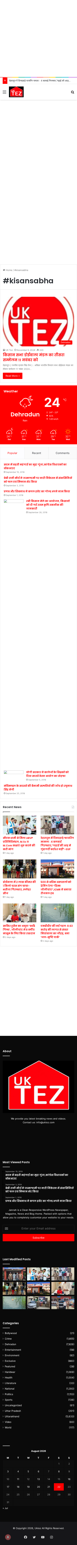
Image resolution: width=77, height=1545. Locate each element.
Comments (62, 453)
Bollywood (11, 1333)
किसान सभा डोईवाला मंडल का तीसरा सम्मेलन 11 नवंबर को (33, 357)
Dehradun (10, 1344)
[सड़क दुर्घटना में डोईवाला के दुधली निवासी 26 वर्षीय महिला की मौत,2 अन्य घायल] (14, 1273)
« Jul (5, 1508)
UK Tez (9, 350)
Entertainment (13, 1349)
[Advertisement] (38, 38)
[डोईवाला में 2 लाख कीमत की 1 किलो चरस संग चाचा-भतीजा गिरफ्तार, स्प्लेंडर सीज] (19, 868)
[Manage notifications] (8, 1537)
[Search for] (72, 93)
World (8, 1427)
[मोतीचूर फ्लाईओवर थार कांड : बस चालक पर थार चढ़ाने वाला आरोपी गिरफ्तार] (62, 1302)
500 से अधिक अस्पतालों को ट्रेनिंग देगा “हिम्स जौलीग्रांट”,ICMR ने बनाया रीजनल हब (56, 887)
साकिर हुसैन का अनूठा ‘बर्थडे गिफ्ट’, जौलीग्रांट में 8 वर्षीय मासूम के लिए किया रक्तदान (19, 929)
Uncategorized (13, 1405)
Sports (8, 1399)
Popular (12, 453)
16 (69, 1479)
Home (8, 270)
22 (58, 1486)
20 (38, 1486)
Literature (10, 1383)
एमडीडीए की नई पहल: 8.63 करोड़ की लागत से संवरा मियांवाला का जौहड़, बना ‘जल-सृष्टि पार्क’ (57, 931)
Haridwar (10, 1372)
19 (28, 1486)
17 (8, 1486)
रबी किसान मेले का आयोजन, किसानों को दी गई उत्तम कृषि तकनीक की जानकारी (48, 504)
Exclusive (10, 1360)
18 (18, 1486)
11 (18, 1479)
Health (8, 1377)
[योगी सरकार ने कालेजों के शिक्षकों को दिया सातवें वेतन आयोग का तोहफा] (13, 776)
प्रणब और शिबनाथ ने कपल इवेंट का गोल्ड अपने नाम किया (37, 491)
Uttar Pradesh (13, 1410)
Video (8, 1422)
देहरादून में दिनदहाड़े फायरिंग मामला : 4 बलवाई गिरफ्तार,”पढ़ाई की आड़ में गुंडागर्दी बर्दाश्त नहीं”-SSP (57, 843)
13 (38, 1479)
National (9, 1388)
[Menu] (4, 93)
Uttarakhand (12, 1416)
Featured (10, 1366)
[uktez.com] (16, 91)
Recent (36, 453)
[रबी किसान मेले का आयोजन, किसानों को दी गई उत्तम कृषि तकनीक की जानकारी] (13, 633)
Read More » (13, 375)
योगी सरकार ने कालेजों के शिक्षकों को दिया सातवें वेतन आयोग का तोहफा (47, 774)
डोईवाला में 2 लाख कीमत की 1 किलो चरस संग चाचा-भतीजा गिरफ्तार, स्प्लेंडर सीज (19, 887)
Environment (12, 1355)
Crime (8, 1338)
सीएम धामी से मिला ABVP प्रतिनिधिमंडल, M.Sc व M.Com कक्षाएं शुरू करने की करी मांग (19, 843)
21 (48, 1486)
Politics (9, 1394)
